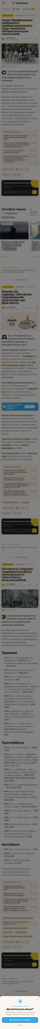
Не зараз (20, 1025)
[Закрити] (37, 998)
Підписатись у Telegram (21, 1020)
